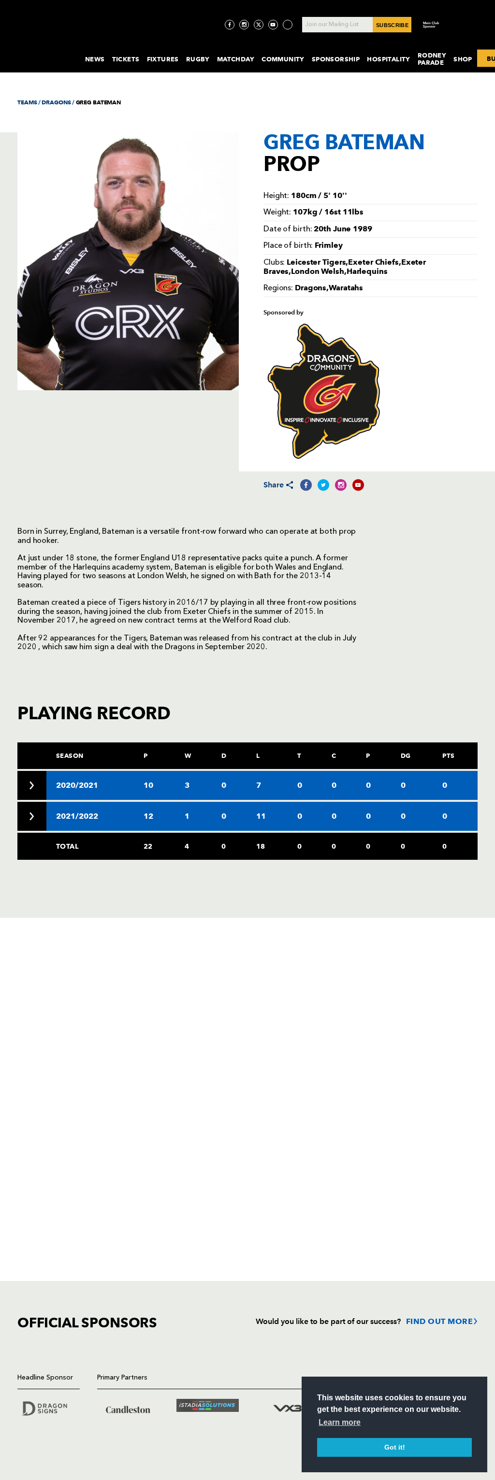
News (95, 59)
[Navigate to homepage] (43, 50)
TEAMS (27, 102)
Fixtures (163, 59)
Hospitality (388, 59)
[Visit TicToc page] (287, 24)
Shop (462, 59)
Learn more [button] (340, 1422)
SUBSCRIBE (392, 25)
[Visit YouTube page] (273, 24)
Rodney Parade (432, 58)
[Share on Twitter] (323, 485)
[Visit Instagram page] (244, 24)
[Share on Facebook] (306, 485)
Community (283, 59)
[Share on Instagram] (341, 485)
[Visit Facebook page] (229, 24)
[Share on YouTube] (358, 485)
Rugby (198, 59)
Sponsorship (336, 59)
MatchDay (235, 59)
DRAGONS (56, 102)
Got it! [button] (394, 1447)
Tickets (126, 59)
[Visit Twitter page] (258, 24)
